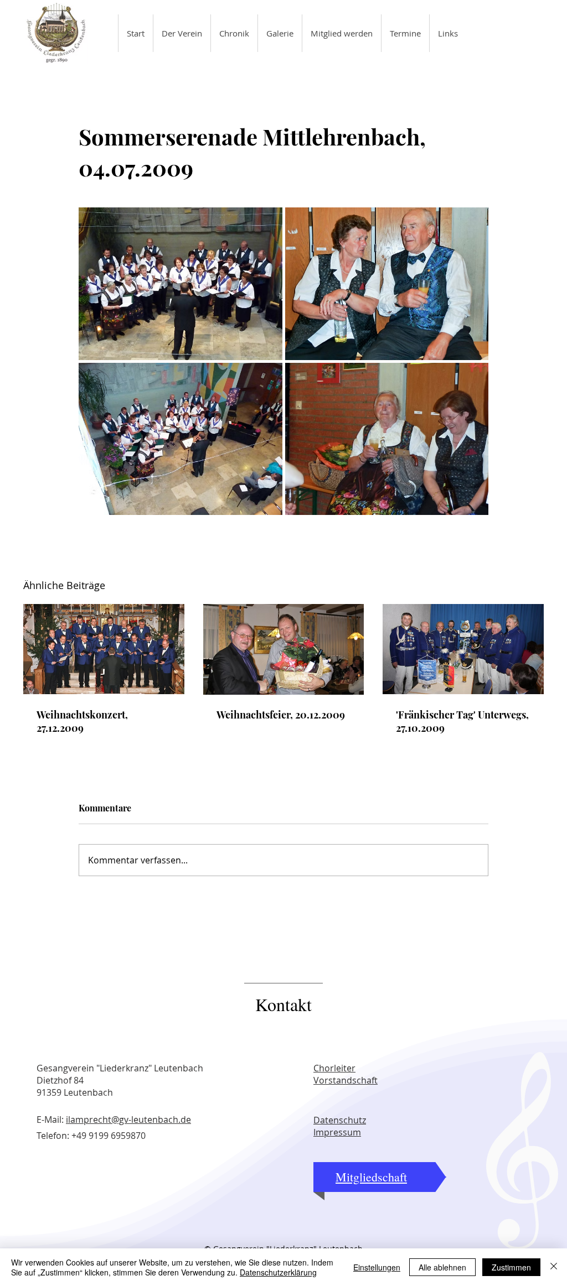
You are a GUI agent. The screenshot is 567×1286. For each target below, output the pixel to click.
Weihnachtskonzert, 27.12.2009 (82, 721)
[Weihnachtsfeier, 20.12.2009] (283, 649)
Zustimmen (511, 1267)
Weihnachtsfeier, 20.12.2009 (281, 714)
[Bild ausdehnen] (180, 283)
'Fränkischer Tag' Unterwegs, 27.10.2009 (462, 721)
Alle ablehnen (442, 1267)
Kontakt (283, 1004)
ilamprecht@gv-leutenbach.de (128, 1119)
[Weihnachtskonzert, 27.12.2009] (103, 649)
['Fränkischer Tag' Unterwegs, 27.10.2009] (463, 649)
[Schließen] (553, 1267)
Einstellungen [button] (376, 1267)
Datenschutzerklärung (278, 1272)
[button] (181, 33)
